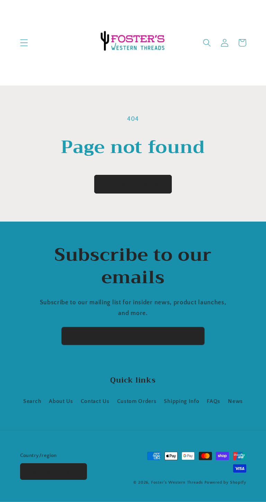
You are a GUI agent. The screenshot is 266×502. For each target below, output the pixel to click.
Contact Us (95, 401)
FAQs (213, 401)
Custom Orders (137, 401)
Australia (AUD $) (49, 472)
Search (32, 401)
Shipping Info (181, 401)
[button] (24, 43)
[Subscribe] (195, 336)
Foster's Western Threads (177, 482)
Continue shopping (133, 184)
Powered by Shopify (225, 482)
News (235, 401)
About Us (61, 401)
